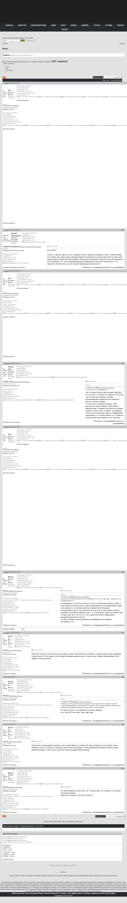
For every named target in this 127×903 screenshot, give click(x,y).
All (7, 68)
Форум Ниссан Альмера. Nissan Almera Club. (15, 61)
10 (12, 63)
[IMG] (4, 849)
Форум (64, 29)
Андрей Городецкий (15, 234)
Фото (63, 25)
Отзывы (108, 25)
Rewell (10, 577)
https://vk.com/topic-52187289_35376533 (77, 795)
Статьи (96, 25)
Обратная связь (18, 893)
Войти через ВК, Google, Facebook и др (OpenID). (18, 38)
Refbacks (5, 856)
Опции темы (105, 80)
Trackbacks (6, 852)
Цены (53, 25)
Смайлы (5, 847)
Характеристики (38, 25)
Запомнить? (30, 40)
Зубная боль (10, 367)
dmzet (10, 636)
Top (7, 67)
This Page (9, 70)
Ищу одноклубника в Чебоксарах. (72, 821)
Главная (9, 25)
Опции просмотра (116, 80)
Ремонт (120, 25)
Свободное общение (37, 61)
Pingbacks (6, 854)
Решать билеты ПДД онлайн (52, 821)
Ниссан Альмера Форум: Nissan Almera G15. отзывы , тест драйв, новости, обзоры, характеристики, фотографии (70, 893)
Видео (73, 25)
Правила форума (8, 859)
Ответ (4, 77)
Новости (21, 25)
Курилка (47, 61)
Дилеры (85, 25)
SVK (9, 90)
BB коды (5, 845)
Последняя (117, 77)
